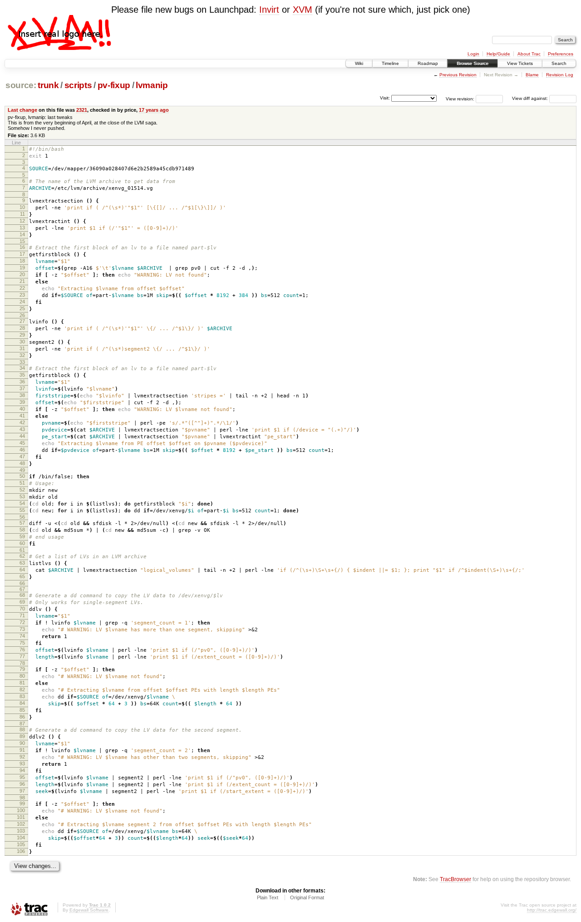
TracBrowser (455, 879)
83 (22, 696)
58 (22, 529)
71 (22, 615)
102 (21, 824)
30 (22, 341)
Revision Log (559, 74)
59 (22, 536)
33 (22, 362)
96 (22, 784)
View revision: (460, 98)
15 (22, 241)
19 (22, 267)
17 (22, 254)
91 (22, 750)
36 (22, 381)
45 (22, 443)
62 (22, 556)
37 (22, 388)
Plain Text (267, 897)
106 (21, 851)
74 (22, 636)
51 (22, 483)
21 (22, 281)
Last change (22, 110)
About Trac (529, 53)
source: (20, 85)
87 (22, 723)
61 (22, 550)
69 (22, 602)
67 (22, 589)
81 (22, 682)
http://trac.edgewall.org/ (551, 909)
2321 (81, 110)
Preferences (560, 53)
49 (22, 470)
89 (22, 736)
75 (22, 642)
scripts (78, 85)
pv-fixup (114, 85)
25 (22, 308)
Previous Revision (458, 74)
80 (22, 676)
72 (22, 622)
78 (22, 663)
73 (22, 629)
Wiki (359, 63)
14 (22, 234)
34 (22, 368)
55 (22, 510)
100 (21, 810)
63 (22, 562)
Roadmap (428, 63)
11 (22, 214)
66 (22, 583)
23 (22, 294)
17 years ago (154, 110)
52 (22, 489)
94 (22, 770)
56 (22, 517)
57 (22, 522)
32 (22, 355)
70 (22, 608)
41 (22, 415)
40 (22, 408)
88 (22, 729)
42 (22, 422)
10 (22, 207)
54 (22, 503)
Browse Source (472, 63)
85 (22, 710)
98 (22, 797)
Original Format (307, 897)
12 (22, 220)
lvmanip (152, 85)
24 (22, 301)
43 (22, 429)
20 (22, 274)
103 (21, 830)
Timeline (390, 63)
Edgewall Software (88, 909)
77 (22, 656)
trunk (48, 85)
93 (22, 763)
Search (558, 63)
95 (22, 777)
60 (22, 543)
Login (473, 53)
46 (22, 449)
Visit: (385, 97)
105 (21, 844)
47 (22, 456)
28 (22, 328)
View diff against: (530, 98)
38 (22, 395)
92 (22, 756)
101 (21, 817)
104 (21, 837)
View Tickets (520, 63)
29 (22, 334)
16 (22, 247)
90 (22, 743)
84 (22, 703)
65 (22, 576)
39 (22, 402)
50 (22, 476)
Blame (532, 74)
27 (22, 321)
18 (22, 260)
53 (22, 496)
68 (22, 595)
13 (22, 227)
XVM (302, 10)
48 (22, 463)
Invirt (269, 10)
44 (22, 436)
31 (22, 348)
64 (22, 569)
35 (22, 374)
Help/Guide (498, 53)
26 (22, 315)
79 (22, 669)
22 (22, 288)
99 (22, 803)
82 (22, 689)
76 (22, 649)
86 (22, 716)
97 (22, 790)
